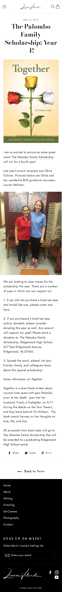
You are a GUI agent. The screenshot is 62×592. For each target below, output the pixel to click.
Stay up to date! (22, 538)
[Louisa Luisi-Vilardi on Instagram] (57, 572)
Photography (11, 518)
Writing (7, 498)
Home (7, 485)
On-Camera (10, 511)
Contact (8, 524)
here (6, 309)
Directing (9, 505)
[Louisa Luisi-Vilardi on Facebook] (50, 572)
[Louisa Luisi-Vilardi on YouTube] (57, 577)
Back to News (34, 471)
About (7, 492)
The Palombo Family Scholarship (33, 157)
